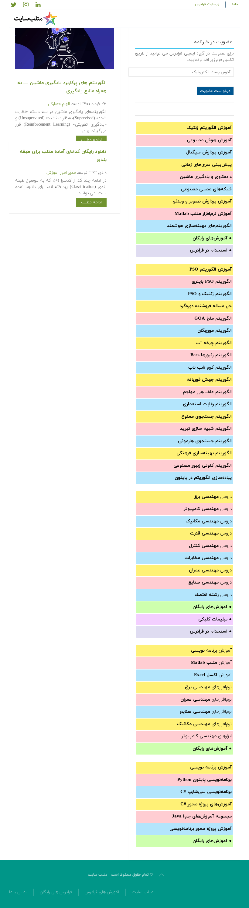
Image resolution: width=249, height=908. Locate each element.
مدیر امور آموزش (61, 173)
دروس (212, 497)
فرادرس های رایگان (56, 892)
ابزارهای (207, 736)
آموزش (211, 650)
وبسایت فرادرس (207, 4)
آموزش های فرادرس (102, 892)
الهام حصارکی (59, 104)
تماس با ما (18, 892)
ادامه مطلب (91, 140)
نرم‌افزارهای (208, 687)
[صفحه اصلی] (36, 18)
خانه (235, 4)
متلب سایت (142, 892)
